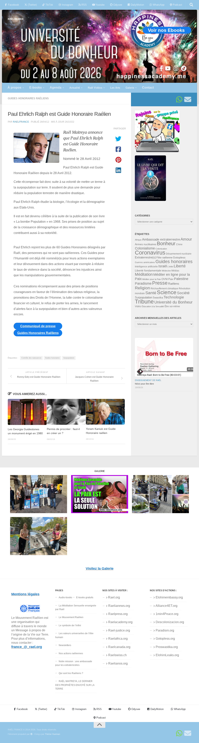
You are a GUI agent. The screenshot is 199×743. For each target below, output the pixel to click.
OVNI (164, 279)
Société (183, 293)
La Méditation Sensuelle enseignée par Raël (75, 607)
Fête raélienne (164, 257)
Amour (186, 239)
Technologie (174, 297)
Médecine (166, 270)
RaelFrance (21, 121)
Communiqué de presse (38, 326)
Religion (142, 288)
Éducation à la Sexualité (153, 306)
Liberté (180, 266)
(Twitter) (32, 4)
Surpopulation (68, 358)
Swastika (158, 297)
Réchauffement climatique (164, 288)
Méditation (144, 274)
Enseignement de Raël (148, 380)
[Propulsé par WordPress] (31, 734)
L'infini (170, 266)
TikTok (49, 4)
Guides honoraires (52, 358)
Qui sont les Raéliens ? (71, 673)
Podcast (177, 4)
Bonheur (166, 243)
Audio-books (65, 597)
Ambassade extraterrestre (161, 239)
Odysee (117, 4)
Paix (170, 279)
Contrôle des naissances (31, 358)
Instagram (67, 4)
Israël (162, 266)
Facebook (13, 4)
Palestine (181, 279)
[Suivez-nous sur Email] (187, 99)
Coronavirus (150, 252)
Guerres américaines (145, 262)
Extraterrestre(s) (145, 257)
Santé (150, 292)
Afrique (138, 240)
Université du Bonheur (173, 302)
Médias (175, 270)
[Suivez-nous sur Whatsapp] (179, 99)
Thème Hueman (52, 734)
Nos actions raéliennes (71, 653)
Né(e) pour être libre (144, 384)
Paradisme (143, 283)
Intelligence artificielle (146, 266)
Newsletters (65, 645)
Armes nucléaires (145, 244)
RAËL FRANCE (16, 19)
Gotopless (179, 257)
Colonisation (161, 249)
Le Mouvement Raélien (71, 617)
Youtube (100, 4)
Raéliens (173, 283)
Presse (160, 283)
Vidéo (138, 306)
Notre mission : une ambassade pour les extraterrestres (73, 663)
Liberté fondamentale (148, 270)
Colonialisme (145, 248)
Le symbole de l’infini (70, 625)
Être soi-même (172, 306)
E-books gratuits (84, 597)
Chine (179, 244)
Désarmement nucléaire (178, 253)
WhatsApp (158, 4)
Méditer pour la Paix (151, 279)
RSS (84, 4)
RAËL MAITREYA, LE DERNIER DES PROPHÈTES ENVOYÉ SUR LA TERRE (74, 685)
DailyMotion (137, 4)
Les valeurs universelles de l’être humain (74, 635)
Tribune (144, 301)
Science (166, 292)
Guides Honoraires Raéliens (28, 98)
